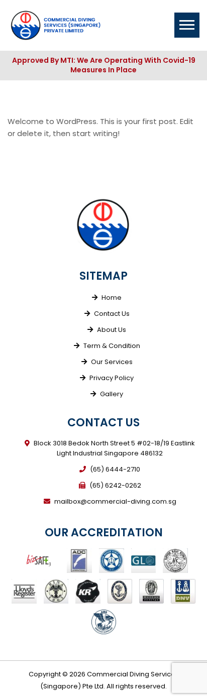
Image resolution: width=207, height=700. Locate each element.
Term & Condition (111, 346)
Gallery (111, 394)
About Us (111, 329)
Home (111, 297)
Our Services (112, 362)
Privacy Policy (111, 378)
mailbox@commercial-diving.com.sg (115, 501)
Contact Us (112, 313)
